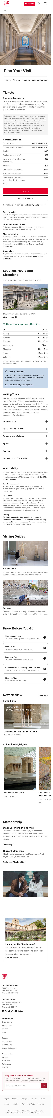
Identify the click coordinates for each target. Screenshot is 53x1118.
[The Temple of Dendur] (20, 768)
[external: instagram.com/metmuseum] (12, 1011)
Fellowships (6, 1064)
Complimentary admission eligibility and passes (24, 205)
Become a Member (26, 198)
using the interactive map (27, 503)
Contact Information (37, 1111)
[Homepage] (6, 3)
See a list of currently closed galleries (19, 385)
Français (34, 1099)
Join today (7, 844)
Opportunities (7, 1054)
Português (24, 1099)
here (8, 524)
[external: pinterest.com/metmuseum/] (9, 1011)
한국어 (22, 1104)
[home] (6, 11)
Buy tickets (25, 191)
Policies (5, 1029)
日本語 (15, 1104)
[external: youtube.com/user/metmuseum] (19, 1011)
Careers (5, 1057)
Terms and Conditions (14, 1111)
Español (15, 1099)
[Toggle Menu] (45, 4)
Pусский (41, 1104)
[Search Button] (39, 4)
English (6, 1099)
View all (42, 695)
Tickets (16, 80)
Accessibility (7, 1025)
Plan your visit (11, 958)
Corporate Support (9, 1048)
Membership (7, 1041)
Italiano (42, 1099)
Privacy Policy (26, 1111)
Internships (6, 1067)
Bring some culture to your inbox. (19, 1076)
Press (4, 1032)
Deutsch (7, 1104)
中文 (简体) (31, 1104)
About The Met (7, 1019)
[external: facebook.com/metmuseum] (3, 1011)
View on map (8, 317)
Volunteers (6, 1060)
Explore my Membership (13, 862)
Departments (7, 1022)
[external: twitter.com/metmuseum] (6, 1011)
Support (5, 1038)
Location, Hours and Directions (36, 80)
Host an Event (7, 1045)
